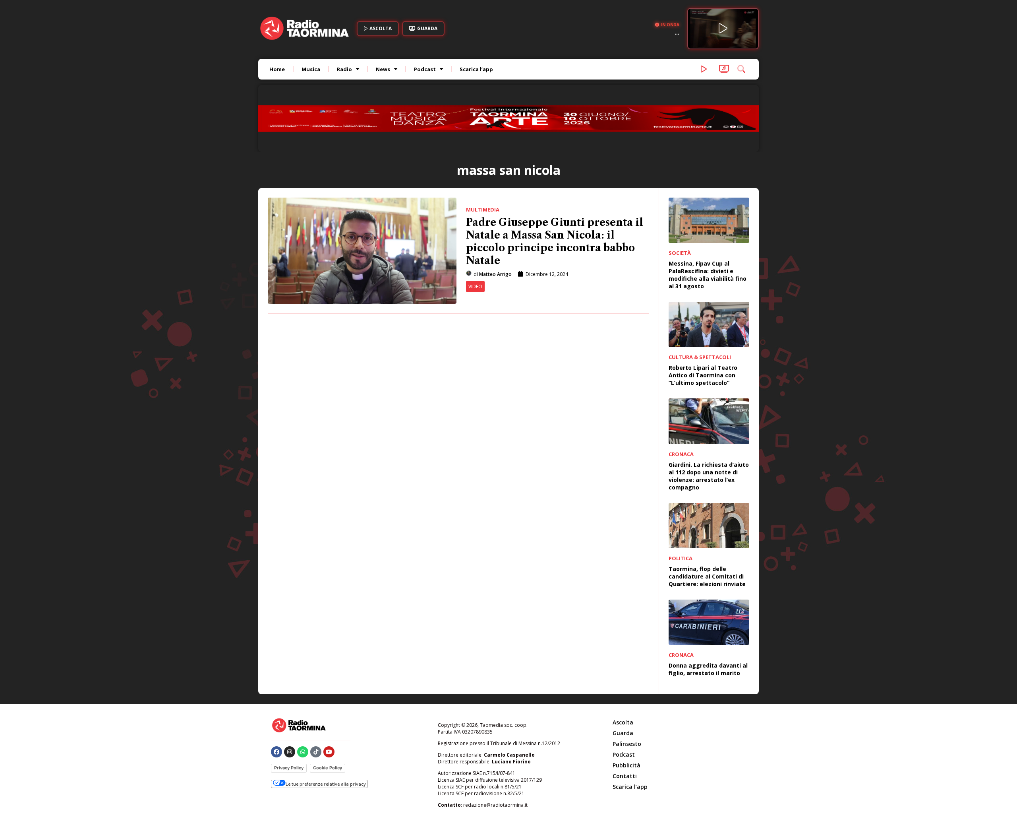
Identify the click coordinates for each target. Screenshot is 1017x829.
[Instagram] (289, 698)
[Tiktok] (315, 698)
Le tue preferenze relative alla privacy (326, 731)
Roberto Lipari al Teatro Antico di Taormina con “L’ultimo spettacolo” (703, 322)
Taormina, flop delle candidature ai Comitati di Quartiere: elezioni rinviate (707, 523)
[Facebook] (276, 698)
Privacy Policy (289, 714)
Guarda (623, 679)
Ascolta (623, 669)
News (383, 69)
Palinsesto (627, 690)
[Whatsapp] (302, 698)
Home (277, 69)
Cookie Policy (327, 714)
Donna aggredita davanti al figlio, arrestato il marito (708, 615)
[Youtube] (328, 698)
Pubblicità (626, 712)
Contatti (625, 722)
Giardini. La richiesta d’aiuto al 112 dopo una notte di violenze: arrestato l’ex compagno (709, 422)
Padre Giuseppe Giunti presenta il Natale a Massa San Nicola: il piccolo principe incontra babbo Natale (554, 188)
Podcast (425, 69)
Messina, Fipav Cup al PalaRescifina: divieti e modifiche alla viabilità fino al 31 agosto (707, 221)
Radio (344, 69)
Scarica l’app (476, 69)
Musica (311, 69)
